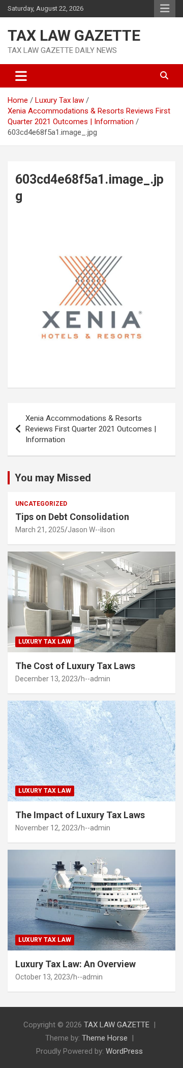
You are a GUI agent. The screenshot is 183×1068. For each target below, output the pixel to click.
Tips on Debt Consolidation (73, 516)
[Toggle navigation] (21, 76)
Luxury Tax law (44, 641)
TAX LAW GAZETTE (74, 35)
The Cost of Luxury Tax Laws (75, 665)
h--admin (95, 679)
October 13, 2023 (42, 977)
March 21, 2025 (40, 530)
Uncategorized (41, 503)
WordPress (124, 1051)
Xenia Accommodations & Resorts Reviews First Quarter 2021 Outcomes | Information (90, 429)
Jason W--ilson (91, 530)
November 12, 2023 (46, 828)
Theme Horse (105, 1038)
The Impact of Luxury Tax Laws (80, 815)
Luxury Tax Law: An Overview (75, 964)
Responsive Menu (164, 8)
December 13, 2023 (46, 679)
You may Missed (53, 478)
